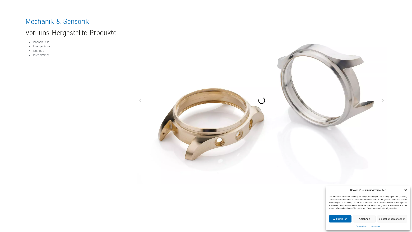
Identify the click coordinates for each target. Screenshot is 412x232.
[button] (405, 190)
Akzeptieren (340, 218)
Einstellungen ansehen (392, 218)
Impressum (375, 226)
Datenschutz (361, 226)
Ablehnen (364, 218)
